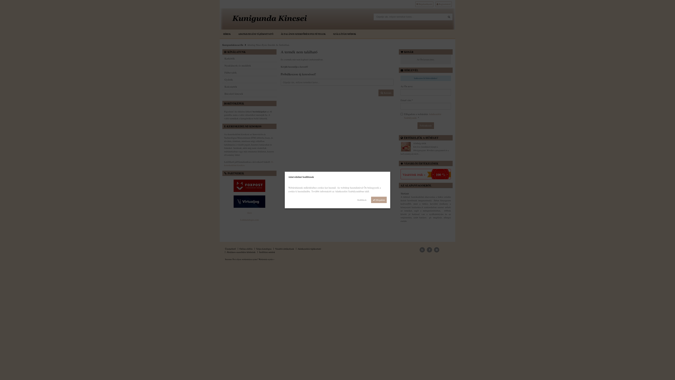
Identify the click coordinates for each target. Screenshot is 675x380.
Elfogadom (380, 199)
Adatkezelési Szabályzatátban (349, 191)
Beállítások (362, 199)
